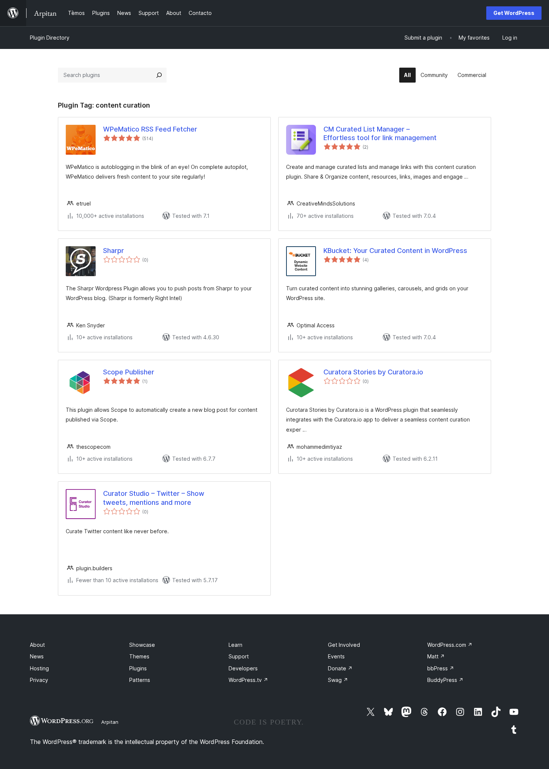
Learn (235, 645)
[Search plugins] (159, 75)
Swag (338, 680)
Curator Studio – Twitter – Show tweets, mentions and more (153, 497)
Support (239, 656)
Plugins (138, 668)
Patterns (139, 680)
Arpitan (109, 722)
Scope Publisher (128, 372)
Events (336, 656)
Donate (340, 668)
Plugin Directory (49, 37)
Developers (243, 668)
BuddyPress (445, 680)
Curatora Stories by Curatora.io (373, 372)
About (37, 645)
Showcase (142, 645)
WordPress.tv (248, 680)
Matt (436, 656)
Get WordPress (513, 13)
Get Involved (344, 645)
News (37, 656)
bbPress (440, 668)
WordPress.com (449, 645)
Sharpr (113, 250)
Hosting (39, 668)
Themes (139, 656)
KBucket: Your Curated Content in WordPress (395, 250)
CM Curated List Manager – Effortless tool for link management (380, 133)
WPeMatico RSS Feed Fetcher (150, 129)
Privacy (39, 680)
